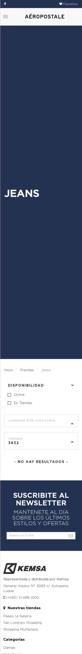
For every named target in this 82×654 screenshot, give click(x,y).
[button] (68, 4)
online (19, 394)
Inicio (8, 370)
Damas (9, 647)
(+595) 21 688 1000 (22, 597)
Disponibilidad (26, 385)
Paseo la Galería (17, 616)
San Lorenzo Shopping (22, 622)
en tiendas (23, 403)
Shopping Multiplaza (20, 629)
